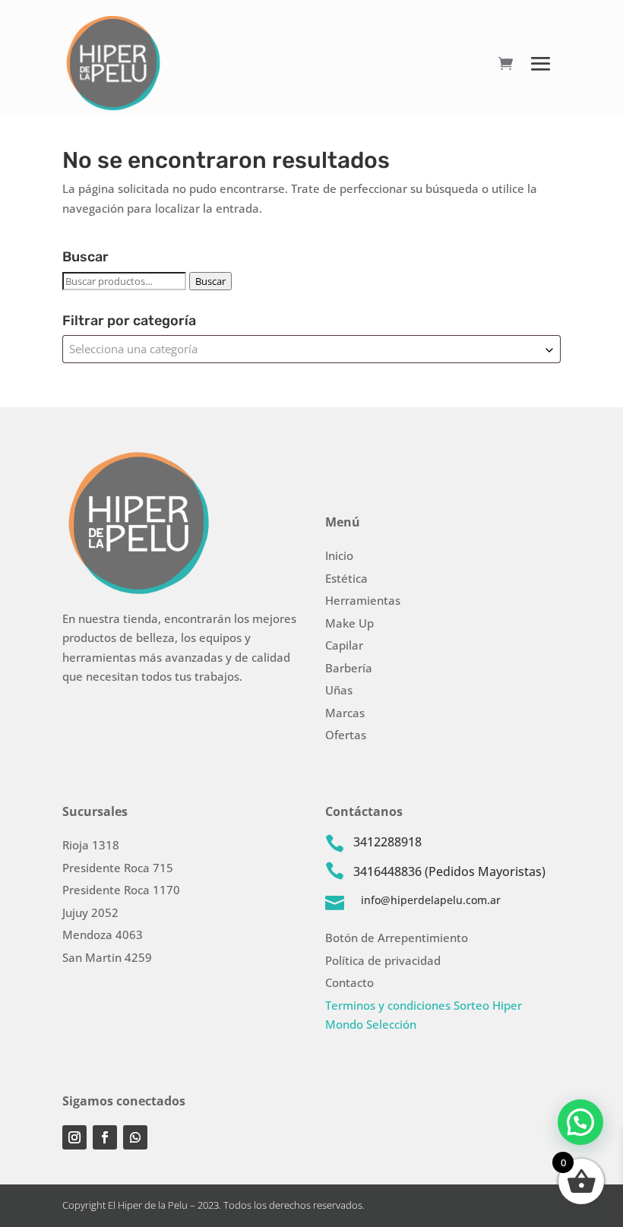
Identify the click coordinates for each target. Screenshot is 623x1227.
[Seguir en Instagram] (74, 1137)
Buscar (210, 281)
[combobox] (311, 349)
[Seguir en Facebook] (105, 1137)
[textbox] (311, 349)
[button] (580, 1122)
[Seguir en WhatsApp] (135, 1137)
